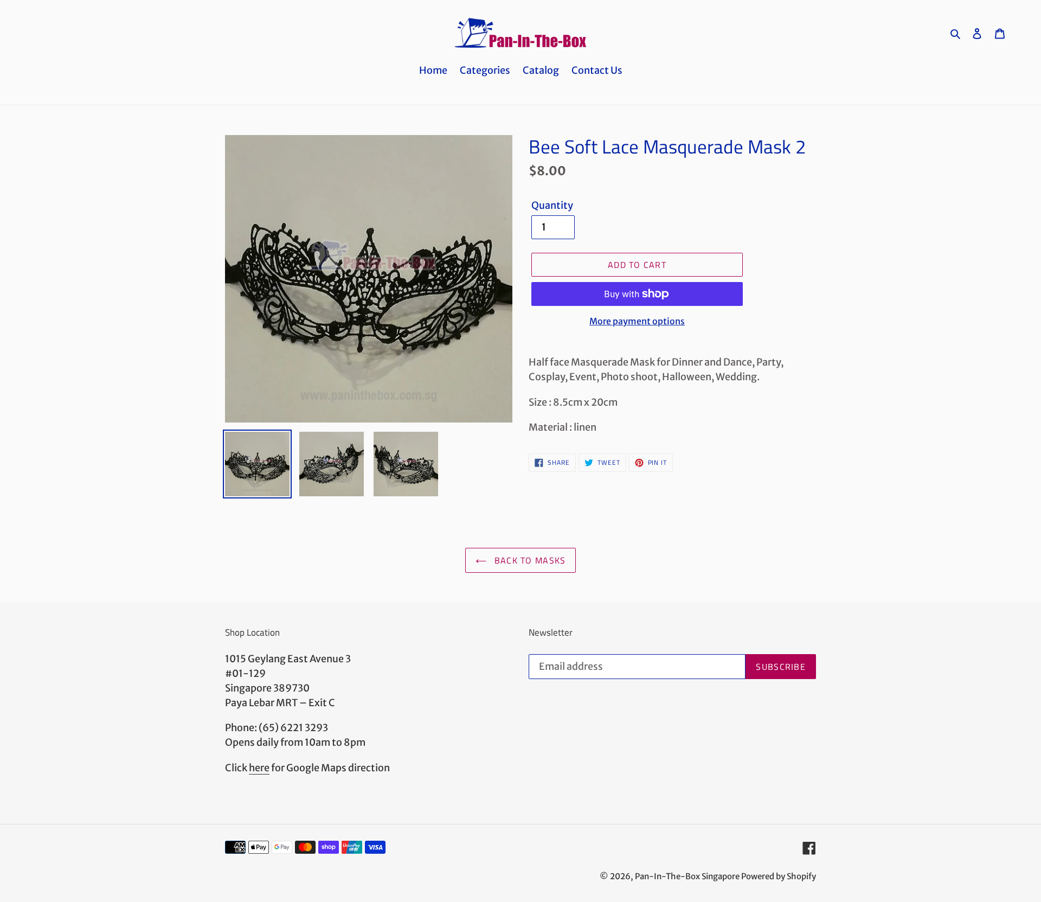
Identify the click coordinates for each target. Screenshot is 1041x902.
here (259, 768)
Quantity (552, 205)
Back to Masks (529, 560)
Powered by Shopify (778, 876)
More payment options (637, 321)
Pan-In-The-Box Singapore (687, 876)
